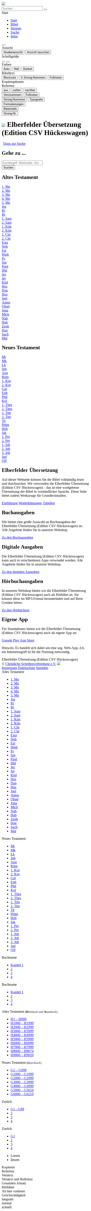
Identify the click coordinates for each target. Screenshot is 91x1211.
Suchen (8, 167)
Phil (4, 397)
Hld (4, 270)
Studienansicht (13, 52)
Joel (4, 298)
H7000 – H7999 (22, 1047)
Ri (3, 210)
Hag (5, 330)
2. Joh (6, 449)
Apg (5, 373)
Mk (4, 361)
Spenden (42, 668)
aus (6, 90)
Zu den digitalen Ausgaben (20, 572)
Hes (4, 286)
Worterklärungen (30, 503)
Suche (15, 32)
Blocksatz (10, 77)
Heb (5, 429)
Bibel (14, 24)
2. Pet (6, 441)
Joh (4, 369)
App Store (27, 640)
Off (4, 461)
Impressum (9, 668)
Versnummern (12, 94)
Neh (5, 246)
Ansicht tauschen (38, 52)
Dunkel (27, 69)
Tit (4, 421)
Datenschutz (26, 668)
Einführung (10, 503)
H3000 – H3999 (22, 1031)
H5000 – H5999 (22, 1039)
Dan (5, 290)
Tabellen (49, 503)
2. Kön (6, 230)
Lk (4, 365)
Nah (5, 318)
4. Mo (6, 198)
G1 (13, 1136)
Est (4, 250)
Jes (4, 274)
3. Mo (6, 194)
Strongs (16, 28)
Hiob (5, 254)
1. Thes (7, 405)
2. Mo (6, 190)
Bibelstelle (10, 108)
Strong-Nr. (10, 113)
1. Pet (6, 437)
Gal (4, 389)
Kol (4, 401)
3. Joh (6, 453)
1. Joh (6, 445)
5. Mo (6, 202)
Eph (5, 393)
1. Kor (6, 381)
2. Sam (6, 222)
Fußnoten (56, 77)
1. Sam (6, 218)
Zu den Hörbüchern (15, 610)
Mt (4, 357)
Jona (5, 310)
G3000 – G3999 (22, 1082)
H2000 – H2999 (22, 1027)
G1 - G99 (17, 1109)
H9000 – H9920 (22, 1055)
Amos (6, 302)
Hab (5, 322)
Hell (16, 69)
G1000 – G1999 (22, 1074)
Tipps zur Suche (14, 143)
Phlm (5, 425)
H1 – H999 (19, 1019)
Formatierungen (13, 104)
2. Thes (7, 409)
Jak (4, 433)
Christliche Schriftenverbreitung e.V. (30, 664)
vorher (17, 90)
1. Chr (6, 234)
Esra (5, 242)
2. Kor (6, 385)
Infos (14, 36)
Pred (5, 266)
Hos (5, 294)
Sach (5, 334)
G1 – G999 (19, 1070)
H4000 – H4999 (22, 1035)
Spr (4, 262)
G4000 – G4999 (22, 1086)
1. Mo (6, 186)
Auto (6, 69)
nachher (30, 90)
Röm (5, 377)
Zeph (5, 326)
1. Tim (6, 413)
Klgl (5, 282)
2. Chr (6, 238)
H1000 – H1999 (22, 1023)
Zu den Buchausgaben (17, 537)
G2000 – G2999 (22, 1078)
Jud (4, 457)
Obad (5, 306)
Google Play (11, 640)
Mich (5, 314)
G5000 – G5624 (22, 1090)
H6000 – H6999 (22, 1043)
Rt (3, 214)
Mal (4, 338)
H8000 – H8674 (22, 1051)
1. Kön (6, 226)
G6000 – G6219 (22, 1094)
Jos (4, 206)
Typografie (36, 99)
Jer (4, 278)
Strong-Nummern (33, 77)
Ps (3, 258)
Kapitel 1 (17, 965)
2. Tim (6, 417)
